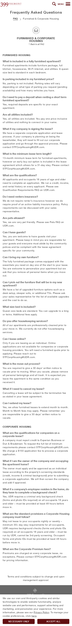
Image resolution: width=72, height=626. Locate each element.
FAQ (15, 18)
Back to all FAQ (37, 44)
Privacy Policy (41, 612)
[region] (36, 610)
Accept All (53, 621)
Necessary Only (18, 621)
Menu (61, 4)
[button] (54, 4)
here (34, 615)
